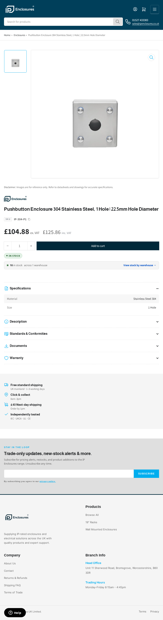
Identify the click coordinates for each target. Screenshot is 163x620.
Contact (9, 570)
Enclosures (19, 35)
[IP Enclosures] (32, 198)
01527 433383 (140, 20)
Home (7, 35)
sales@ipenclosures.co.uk (145, 23)
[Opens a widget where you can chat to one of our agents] (15, 613)
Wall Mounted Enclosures (101, 529)
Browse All (92, 514)
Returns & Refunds (15, 577)
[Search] (117, 21)
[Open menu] (154, 9)
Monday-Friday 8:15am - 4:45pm (105, 587)
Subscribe (146, 473)
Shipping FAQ (12, 585)
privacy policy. (48, 481)
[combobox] (63, 21)
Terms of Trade (13, 592)
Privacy (154, 611)
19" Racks (91, 522)
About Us (10, 563)
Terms (142, 611)
